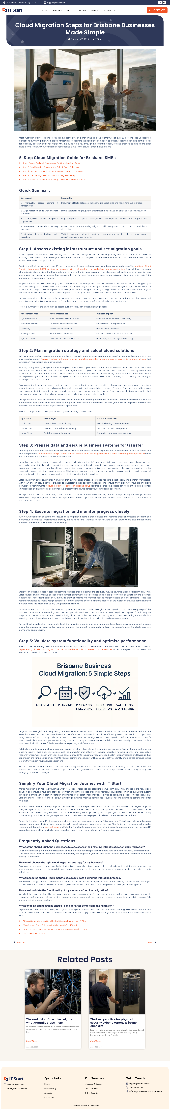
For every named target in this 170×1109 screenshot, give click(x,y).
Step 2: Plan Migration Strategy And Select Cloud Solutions (51, 167)
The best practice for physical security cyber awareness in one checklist (113, 1023)
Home (44, 10)
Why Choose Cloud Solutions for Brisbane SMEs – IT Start (50, 925)
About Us (95, 10)
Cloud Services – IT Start (34, 933)
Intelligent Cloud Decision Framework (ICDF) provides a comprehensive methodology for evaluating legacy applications (85, 267)
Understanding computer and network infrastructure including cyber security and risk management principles (91, 453)
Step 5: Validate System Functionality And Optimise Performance (54, 179)
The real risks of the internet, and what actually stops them (49, 1021)
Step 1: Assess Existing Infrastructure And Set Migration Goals (51, 163)
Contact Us (109, 10)
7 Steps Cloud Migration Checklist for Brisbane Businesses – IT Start (55, 921)
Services (56, 10)
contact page (52, 827)
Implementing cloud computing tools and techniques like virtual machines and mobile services (65, 649)
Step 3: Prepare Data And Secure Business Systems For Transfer (53, 171)
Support (82, 10)
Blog (69, 10)
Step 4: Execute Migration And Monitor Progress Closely (49, 175)
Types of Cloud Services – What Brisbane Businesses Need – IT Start (55, 929)
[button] (57, 10)
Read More (31, 1041)
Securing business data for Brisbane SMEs (68, 485)
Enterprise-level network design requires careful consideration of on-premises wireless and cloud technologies (92, 359)
